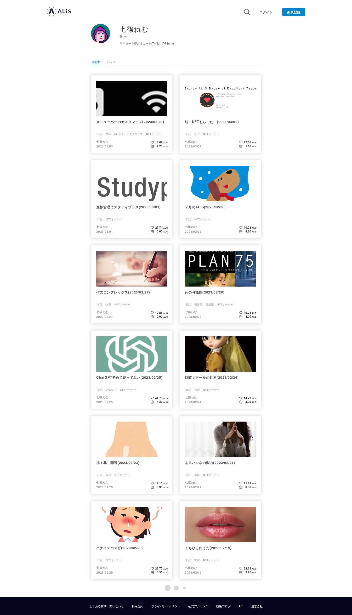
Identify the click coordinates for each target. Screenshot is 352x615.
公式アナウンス (198, 606)
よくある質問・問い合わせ (106, 606)
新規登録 (294, 12)
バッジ (111, 62)
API (241, 606)
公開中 (95, 62)
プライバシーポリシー (165, 606)
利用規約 (137, 606)
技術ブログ (223, 606)
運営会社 (257, 606)
